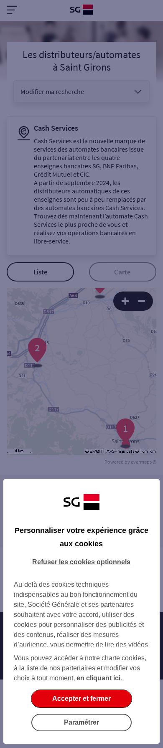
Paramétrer (81, 722)
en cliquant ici (98, 678)
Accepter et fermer (81, 698)
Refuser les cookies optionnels (81, 561)
